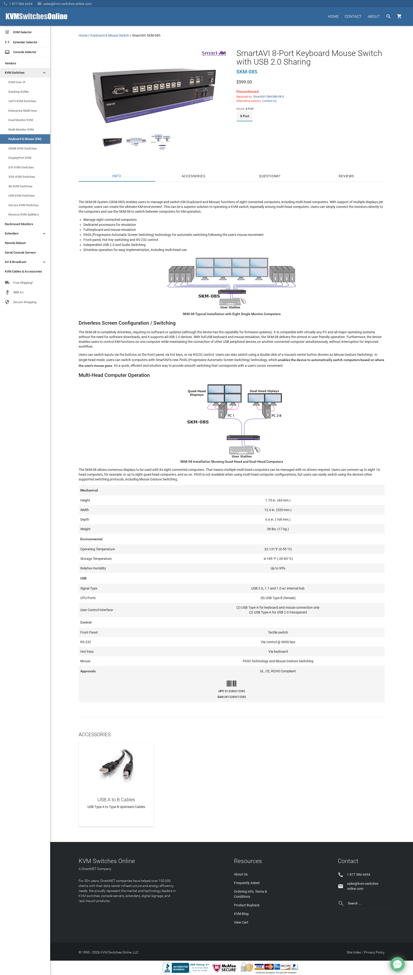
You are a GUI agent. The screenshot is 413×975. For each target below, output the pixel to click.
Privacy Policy (374, 952)
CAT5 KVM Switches (22, 101)
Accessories (193, 176)
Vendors (10, 63)
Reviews (346, 176)
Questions (269, 176)
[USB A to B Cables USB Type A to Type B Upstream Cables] (116, 764)
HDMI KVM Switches (22, 148)
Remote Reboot (15, 243)
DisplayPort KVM (19, 158)
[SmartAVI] (214, 57)
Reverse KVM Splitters (23, 214)
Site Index (354, 952)
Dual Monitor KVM (20, 120)
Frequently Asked (247, 883)
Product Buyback (247, 905)
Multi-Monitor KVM (21, 129)
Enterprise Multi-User (22, 110)
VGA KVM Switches (21, 176)
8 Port (244, 116)
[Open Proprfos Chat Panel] (397, 964)
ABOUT (374, 16)
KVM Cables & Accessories (23, 271)
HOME (333, 16)
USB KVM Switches (21, 195)
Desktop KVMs (18, 92)
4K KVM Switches (20, 186)
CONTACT (353, 16)
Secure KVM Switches (23, 205)
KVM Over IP (17, 82)
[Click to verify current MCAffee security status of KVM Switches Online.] (225, 973)
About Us (241, 874)
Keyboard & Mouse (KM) (25, 139)
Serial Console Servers (20, 252)
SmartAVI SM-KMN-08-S (268, 96)
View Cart (241, 922)
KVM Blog (241, 914)
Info (117, 176)
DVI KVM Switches (21, 167)
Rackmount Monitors (19, 224)
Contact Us (269, 101)
